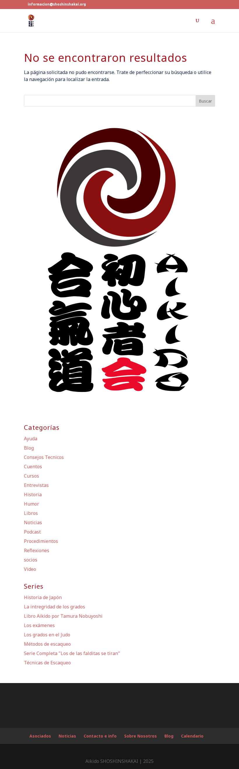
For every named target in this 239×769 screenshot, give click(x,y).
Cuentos (33, 466)
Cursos (31, 476)
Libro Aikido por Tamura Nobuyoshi (63, 616)
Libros (31, 513)
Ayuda (30, 438)
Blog (29, 448)
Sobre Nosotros (140, 736)
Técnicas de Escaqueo (47, 662)
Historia (33, 494)
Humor (31, 504)
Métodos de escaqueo (47, 644)
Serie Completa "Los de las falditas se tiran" (72, 653)
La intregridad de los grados (54, 606)
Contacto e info (100, 736)
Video (30, 569)
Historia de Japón (43, 597)
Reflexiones (36, 550)
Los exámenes (39, 625)
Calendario (192, 736)
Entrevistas (36, 485)
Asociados (40, 736)
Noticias (33, 522)
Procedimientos (41, 541)
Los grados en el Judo (47, 634)
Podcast (32, 532)
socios (30, 560)
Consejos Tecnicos (44, 457)
